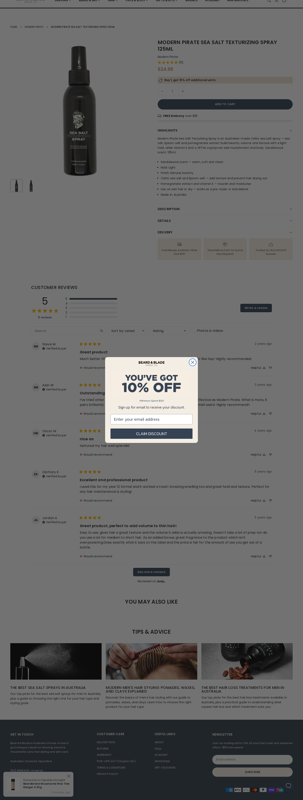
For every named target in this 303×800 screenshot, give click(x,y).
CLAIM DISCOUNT (151, 434)
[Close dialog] (192, 362)
